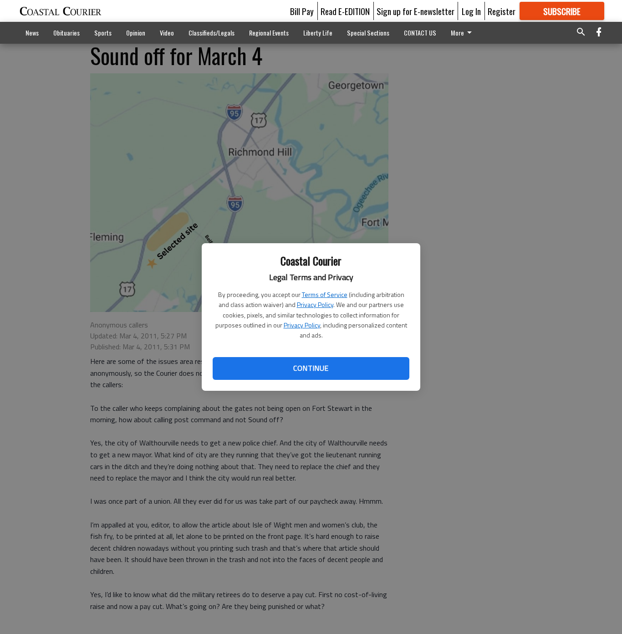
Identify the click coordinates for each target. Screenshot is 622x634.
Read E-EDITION (345, 11)
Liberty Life (317, 32)
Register (501, 11)
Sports (103, 32)
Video (167, 32)
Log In (471, 11)
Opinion (135, 32)
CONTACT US (420, 32)
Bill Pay (302, 11)
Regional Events (269, 32)
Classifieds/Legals (212, 32)
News (32, 32)
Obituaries (66, 32)
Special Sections (368, 32)
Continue (310, 368)
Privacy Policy (315, 304)
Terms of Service (324, 294)
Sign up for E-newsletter (415, 11)
